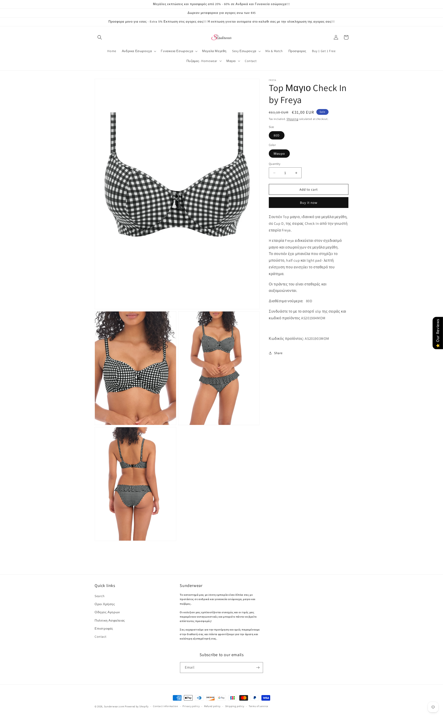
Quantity (274, 164)
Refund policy (212, 706)
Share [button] (278, 353)
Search (100, 596)
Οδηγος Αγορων (107, 612)
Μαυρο (279, 153)
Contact (100, 636)
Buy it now (308, 203)
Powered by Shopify (137, 706)
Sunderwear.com (114, 706)
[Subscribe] (258, 667)
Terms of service (258, 706)
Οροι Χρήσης (105, 604)
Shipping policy (234, 706)
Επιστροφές (104, 628)
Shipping (292, 119)
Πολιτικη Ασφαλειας (110, 620)
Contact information (165, 706)
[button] (100, 37)
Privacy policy (191, 706)
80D (277, 135)
